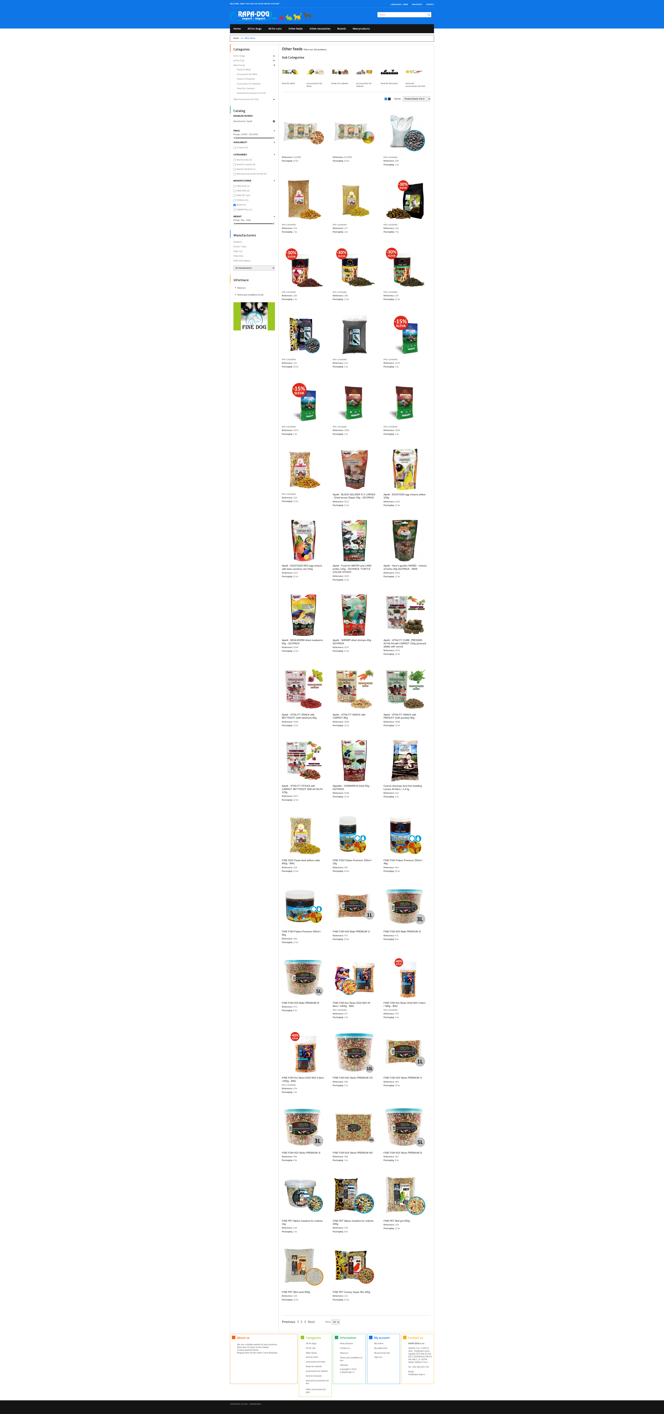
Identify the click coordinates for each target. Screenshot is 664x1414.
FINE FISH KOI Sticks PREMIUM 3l (301, 1152)
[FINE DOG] (254, 316)
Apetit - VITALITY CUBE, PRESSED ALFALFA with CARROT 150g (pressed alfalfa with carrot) (405, 643)
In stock (242, 147)
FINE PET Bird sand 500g (296, 1292)
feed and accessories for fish (251, 93)
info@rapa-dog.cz (416, 1374)
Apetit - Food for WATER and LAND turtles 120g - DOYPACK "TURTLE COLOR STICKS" (352, 568)
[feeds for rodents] (341, 71)
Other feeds (295, 28)
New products (361, 28)
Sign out (378, 1357)
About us (241, 288)
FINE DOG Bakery (241, 261)
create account (271, 4)
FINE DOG (243, 186)
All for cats (275, 28)
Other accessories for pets (246, 99)
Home (405, 4)
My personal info (382, 1353)
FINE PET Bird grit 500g (397, 1220)
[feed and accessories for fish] (415, 71)
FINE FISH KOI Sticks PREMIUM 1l (403, 1077)
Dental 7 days (239, 246)
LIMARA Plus (244, 209)
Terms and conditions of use (250, 295)
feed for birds (244, 69)
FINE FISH (243, 191)
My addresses (380, 1348)
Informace (241, 280)
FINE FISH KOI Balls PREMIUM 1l (351, 931)
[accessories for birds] (317, 71)
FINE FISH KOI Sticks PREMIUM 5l (403, 1152)
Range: (236, 134)
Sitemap (344, 1365)
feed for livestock (246, 88)
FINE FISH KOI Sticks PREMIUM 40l (352, 1152)
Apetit (241, 205)
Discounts (417, 4)
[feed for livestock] (391, 71)
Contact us (345, 1348)
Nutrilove (237, 242)
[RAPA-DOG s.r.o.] (271, 16)
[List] (389, 99)
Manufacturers (244, 235)
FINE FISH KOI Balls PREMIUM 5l (300, 1002)
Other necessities (320, 28)
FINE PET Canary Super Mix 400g (351, 1292)
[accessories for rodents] (366, 71)
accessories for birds (247, 74)
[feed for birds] (292, 71)
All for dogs (254, 28)
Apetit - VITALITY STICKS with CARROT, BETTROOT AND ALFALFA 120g (302, 789)
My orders (379, 1343)
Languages (396, 4)
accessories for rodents (248, 84)
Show (328, 1322)
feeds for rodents (246, 79)
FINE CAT (238, 251)
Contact (430, 4)
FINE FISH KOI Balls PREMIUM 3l (402, 931)
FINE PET (243, 195)
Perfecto (242, 200)
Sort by (397, 99)
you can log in (252, 4)
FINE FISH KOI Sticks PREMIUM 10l (352, 1077)
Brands (341, 28)
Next (311, 1321)
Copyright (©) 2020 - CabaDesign (245, 1404)
